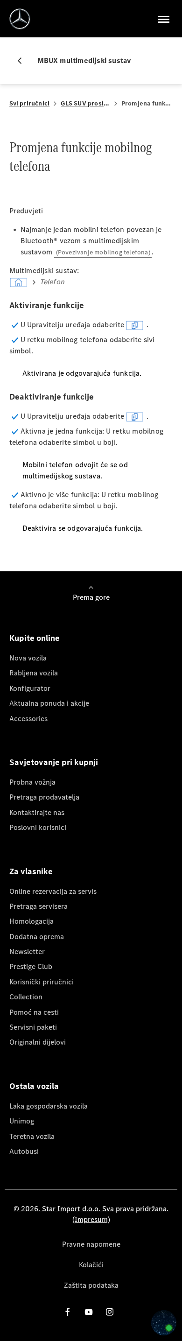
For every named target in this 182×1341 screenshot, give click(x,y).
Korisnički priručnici (41, 982)
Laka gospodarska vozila (48, 1106)
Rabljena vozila (33, 673)
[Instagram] (109, 1312)
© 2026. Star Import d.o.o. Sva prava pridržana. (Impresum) (91, 1214)
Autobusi (24, 1151)
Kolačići (91, 1265)
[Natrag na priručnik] (23, 61)
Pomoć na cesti (34, 1012)
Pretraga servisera (38, 906)
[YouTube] (88, 1312)
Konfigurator (29, 688)
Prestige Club (30, 966)
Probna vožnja (32, 782)
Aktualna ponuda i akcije (49, 703)
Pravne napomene (91, 1244)
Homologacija (31, 921)
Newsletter (27, 951)
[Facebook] (67, 1312)
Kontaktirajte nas (36, 812)
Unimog (21, 1121)
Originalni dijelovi (37, 1042)
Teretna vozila (32, 1136)
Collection (25, 997)
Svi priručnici (29, 103)
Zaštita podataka (91, 1285)
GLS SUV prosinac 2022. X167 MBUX (85, 103)
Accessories (28, 718)
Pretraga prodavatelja (44, 797)
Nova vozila (28, 658)
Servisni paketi (33, 1027)
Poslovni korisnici (37, 827)
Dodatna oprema (36, 936)
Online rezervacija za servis (53, 891)
